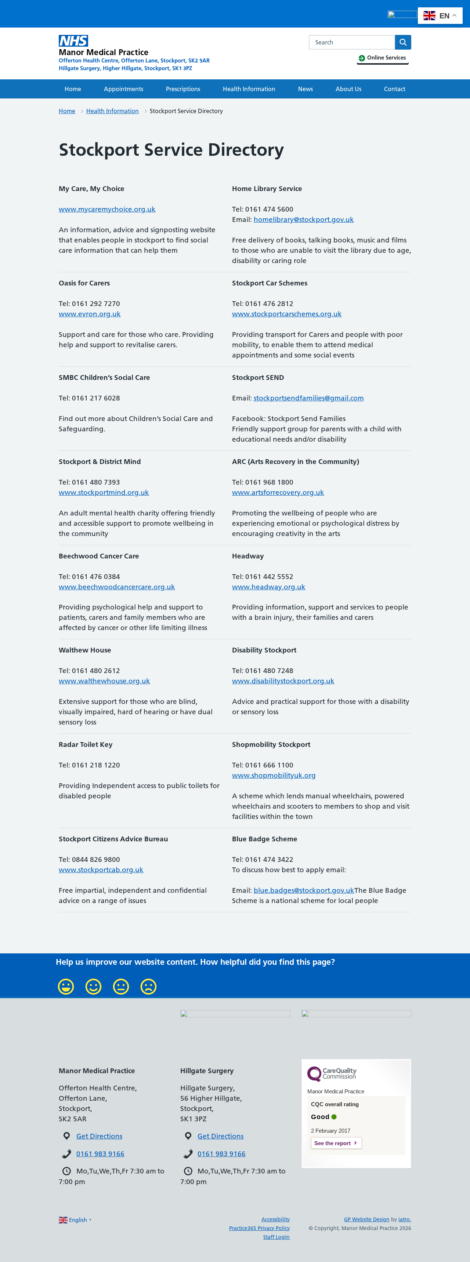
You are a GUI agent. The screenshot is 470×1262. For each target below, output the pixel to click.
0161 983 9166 (100, 1154)
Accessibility (275, 1219)
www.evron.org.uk (90, 314)
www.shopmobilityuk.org (274, 775)
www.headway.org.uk (269, 587)
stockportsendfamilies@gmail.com (309, 398)
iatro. (404, 1219)
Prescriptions (183, 89)
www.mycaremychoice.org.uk (107, 209)
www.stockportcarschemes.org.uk (287, 314)
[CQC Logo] (332, 1080)
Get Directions (99, 1136)
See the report (332, 1143)
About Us (348, 89)
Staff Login (276, 1237)
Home (73, 89)
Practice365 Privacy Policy (259, 1228)
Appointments (123, 89)
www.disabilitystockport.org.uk (283, 681)
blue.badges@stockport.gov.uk (304, 890)
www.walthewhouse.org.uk (104, 681)
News (305, 89)
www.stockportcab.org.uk (101, 870)
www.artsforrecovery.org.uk (278, 492)
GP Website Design (367, 1219)
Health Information (249, 89)
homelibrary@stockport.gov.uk (304, 219)
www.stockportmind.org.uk (104, 492)
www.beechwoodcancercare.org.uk (117, 587)
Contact (394, 89)
